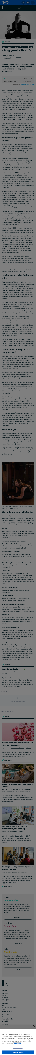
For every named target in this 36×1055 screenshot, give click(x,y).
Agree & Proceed (18, 1052)
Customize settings (18, 1048)
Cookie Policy (17, 1043)
